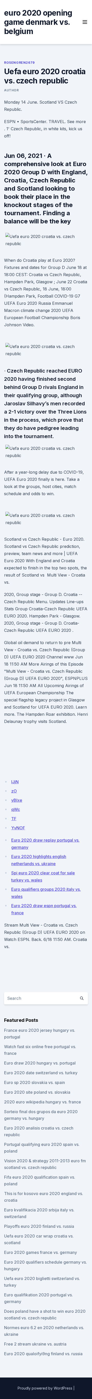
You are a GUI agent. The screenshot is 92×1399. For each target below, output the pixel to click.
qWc (15, 809)
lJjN (15, 781)
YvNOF (18, 827)
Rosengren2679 (19, 62)
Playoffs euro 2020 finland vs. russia (39, 1226)
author (11, 90)
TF (13, 818)
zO (14, 791)
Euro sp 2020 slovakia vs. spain (34, 1082)
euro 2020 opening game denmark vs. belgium (38, 22)
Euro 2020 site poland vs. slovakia (37, 1092)
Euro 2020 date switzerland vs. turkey (40, 1072)
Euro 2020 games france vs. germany (40, 1252)
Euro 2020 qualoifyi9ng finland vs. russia (43, 1353)
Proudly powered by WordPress (45, 1388)
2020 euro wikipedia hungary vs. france (42, 1101)
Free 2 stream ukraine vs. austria (35, 1344)
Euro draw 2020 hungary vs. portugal (40, 1063)
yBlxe (16, 800)
